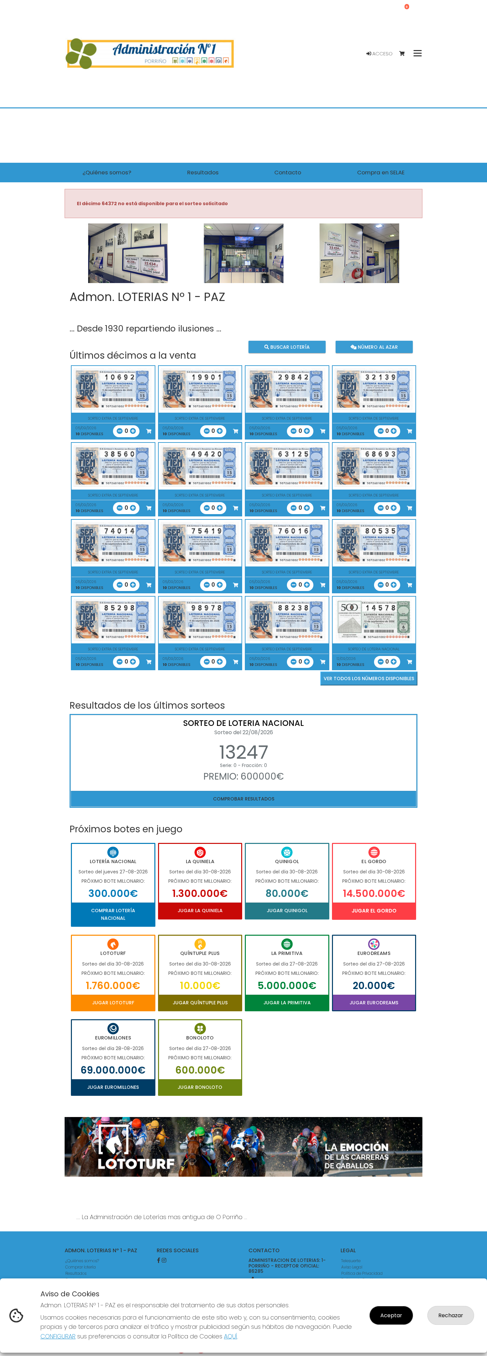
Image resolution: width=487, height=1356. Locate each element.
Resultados (75, 1273)
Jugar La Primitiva (287, 1002)
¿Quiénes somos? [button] (106, 172)
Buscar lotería (289, 346)
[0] (405, 54)
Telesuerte (350, 1261)
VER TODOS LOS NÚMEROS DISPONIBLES (369, 678)
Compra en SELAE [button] (381, 172)
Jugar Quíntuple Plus (200, 1002)
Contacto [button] (287, 172)
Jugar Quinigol (287, 910)
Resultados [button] (203, 172)
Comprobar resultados (243, 799)
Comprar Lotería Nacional (113, 914)
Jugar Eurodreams (374, 1002)
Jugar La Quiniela (200, 910)
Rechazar (450, 1315)
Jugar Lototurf (113, 1002)
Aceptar (391, 1315)
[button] (91, 261)
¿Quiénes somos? (82, 1261)
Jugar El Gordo (374, 910)
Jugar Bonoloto (200, 1087)
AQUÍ (230, 1336)
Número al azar (377, 346)
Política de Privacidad (362, 1273)
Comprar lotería (80, 1267)
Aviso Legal (351, 1267)
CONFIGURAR (58, 1336)
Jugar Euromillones (113, 1087)
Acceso (382, 53)
